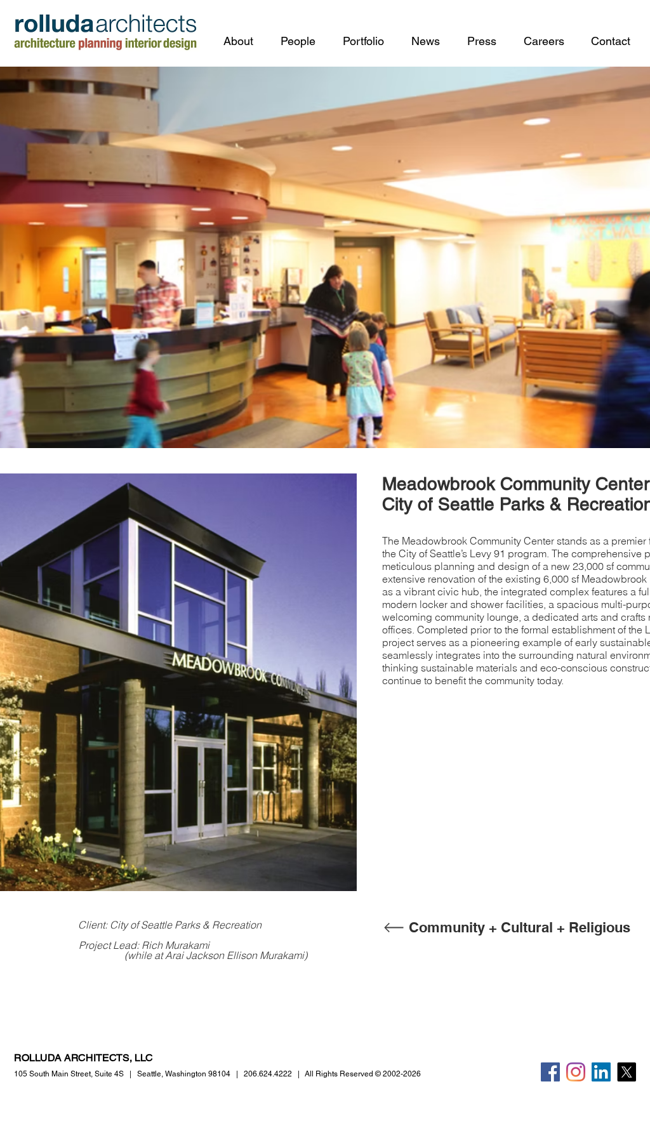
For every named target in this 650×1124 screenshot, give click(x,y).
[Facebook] (550, 1071)
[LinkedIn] (601, 1071)
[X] (626, 1071)
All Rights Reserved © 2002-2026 (363, 1073)
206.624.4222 (268, 1073)
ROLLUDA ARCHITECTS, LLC (83, 1058)
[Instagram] (575, 1071)
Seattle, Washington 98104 (183, 1073)
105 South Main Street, (69, 1073)
